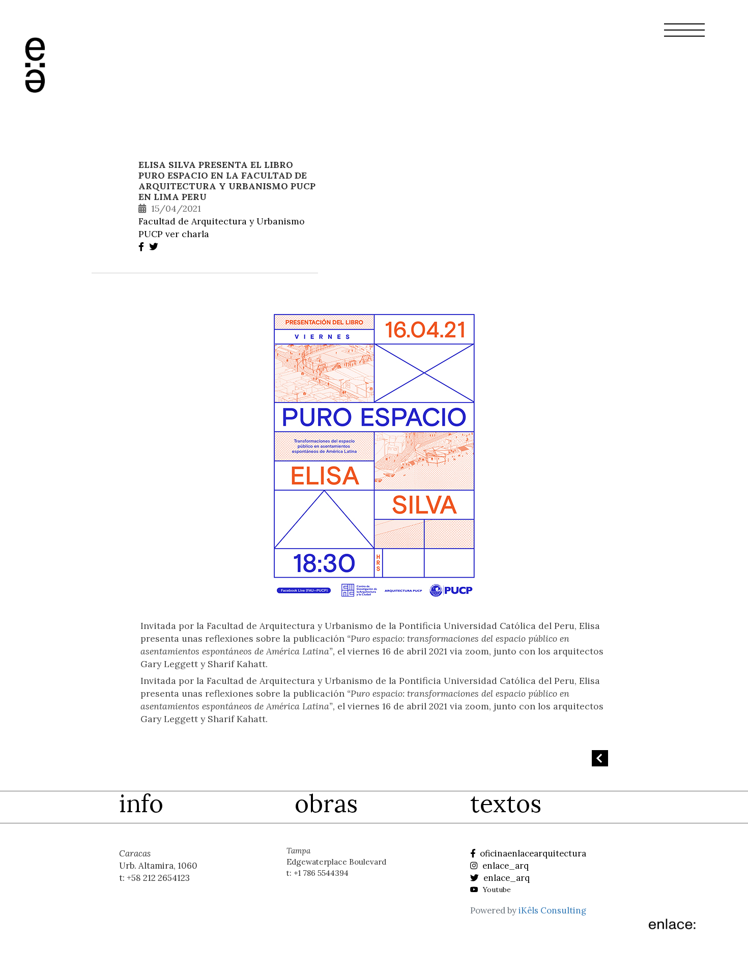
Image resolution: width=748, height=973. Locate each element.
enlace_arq (504, 865)
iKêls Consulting (552, 910)
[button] (684, 36)
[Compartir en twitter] (155, 246)
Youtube (496, 889)
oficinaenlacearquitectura (532, 853)
